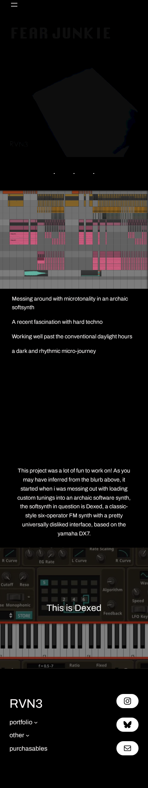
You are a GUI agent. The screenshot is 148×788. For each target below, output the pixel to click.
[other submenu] (28, 735)
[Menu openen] (14, 4)
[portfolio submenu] (36, 722)
